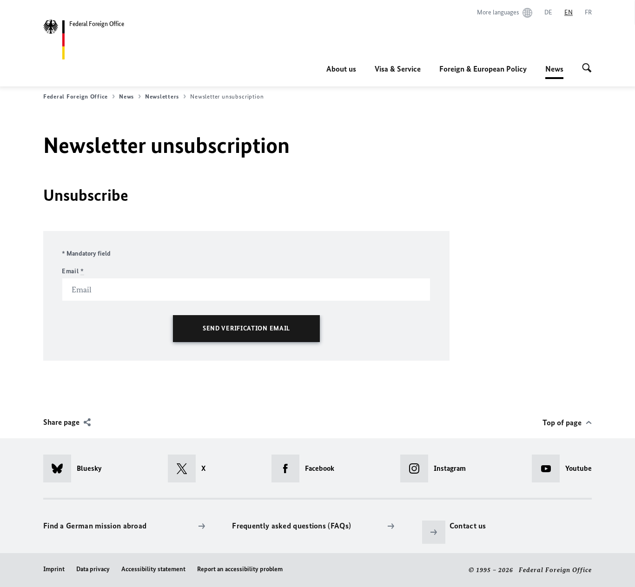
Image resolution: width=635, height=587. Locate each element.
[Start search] (587, 69)
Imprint (54, 569)
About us (341, 68)
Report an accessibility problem (240, 569)
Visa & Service (398, 68)
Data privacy (93, 569)
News (554, 71)
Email (73, 271)
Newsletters (162, 96)
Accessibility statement (153, 569)
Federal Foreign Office (75, 96)
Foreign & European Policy (483, 68)
